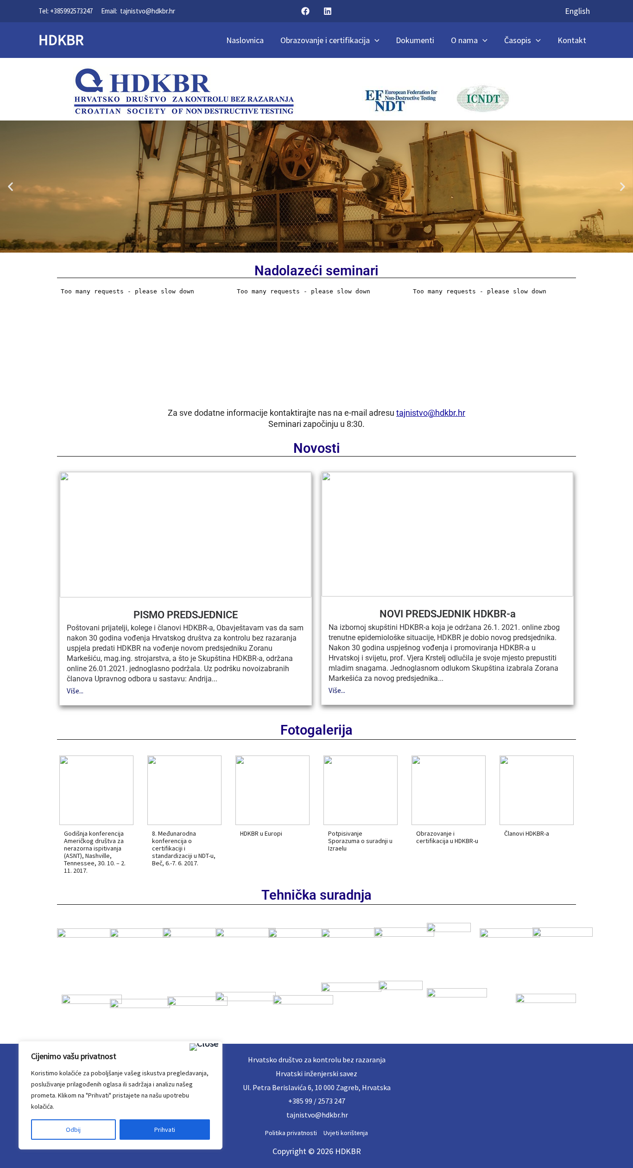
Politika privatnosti (291, 1133)
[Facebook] (305, 11)
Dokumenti (415, 40)
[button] (10, 186)
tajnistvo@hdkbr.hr (147, 10)
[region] (120, 1095)
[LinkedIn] (327, 11)
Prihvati (164, 1129)
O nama (464, 40)
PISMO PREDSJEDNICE (185, 615)
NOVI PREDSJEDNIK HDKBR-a (448, 614)
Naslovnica (245, 40)
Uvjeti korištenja (345, 1133)
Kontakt (571, 40)
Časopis (517, 40)
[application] (375, 40)
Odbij (73, 1129)
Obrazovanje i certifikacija (325, 40)
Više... (75, 690)
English (577, 11)
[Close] (204, 1047)
